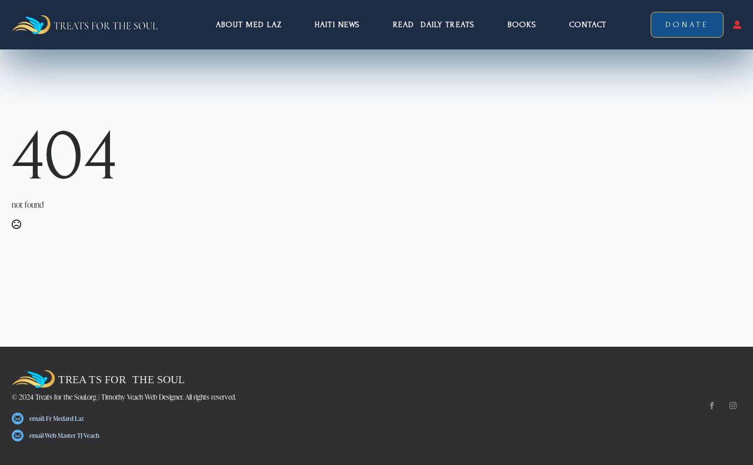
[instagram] (733, 405)
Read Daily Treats (434, 24)
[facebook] (712, 405)
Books (522, 24)
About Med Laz (249, 24)
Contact (588, 24)
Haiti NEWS (337, 24)
